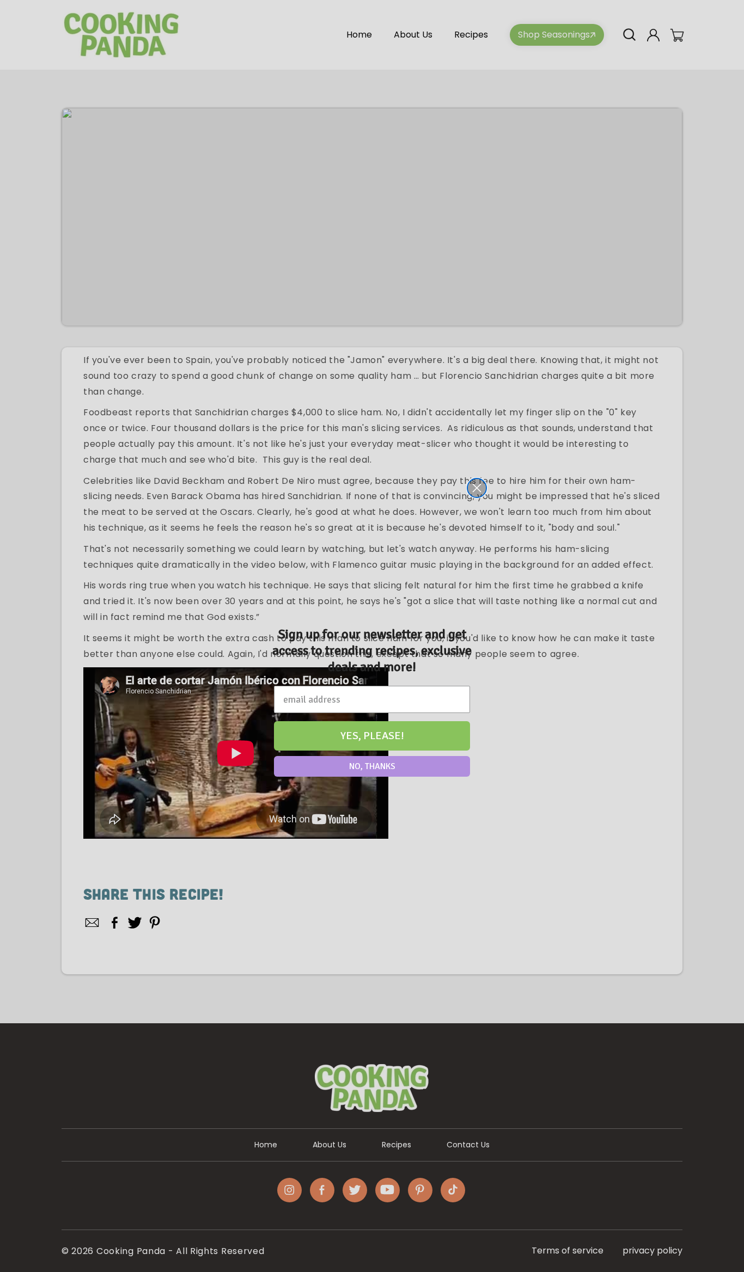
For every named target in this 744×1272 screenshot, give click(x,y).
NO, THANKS (372, 766)
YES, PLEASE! (372, 735)
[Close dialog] (476, 487)
